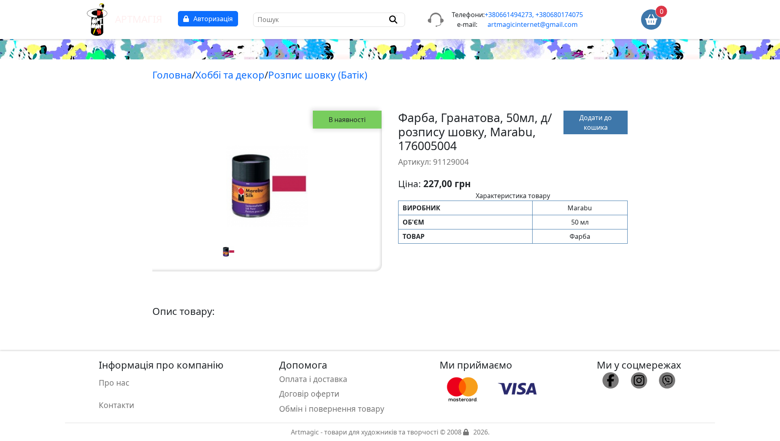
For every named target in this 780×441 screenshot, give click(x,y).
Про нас (114, 382)
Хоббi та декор (229, 74)
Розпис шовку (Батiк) (317, 74)
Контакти (116, 405)
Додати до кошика (595, 122)
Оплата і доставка (313, 378)
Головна (172, 74)
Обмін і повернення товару (331, 408)
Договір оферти (309, 393)
